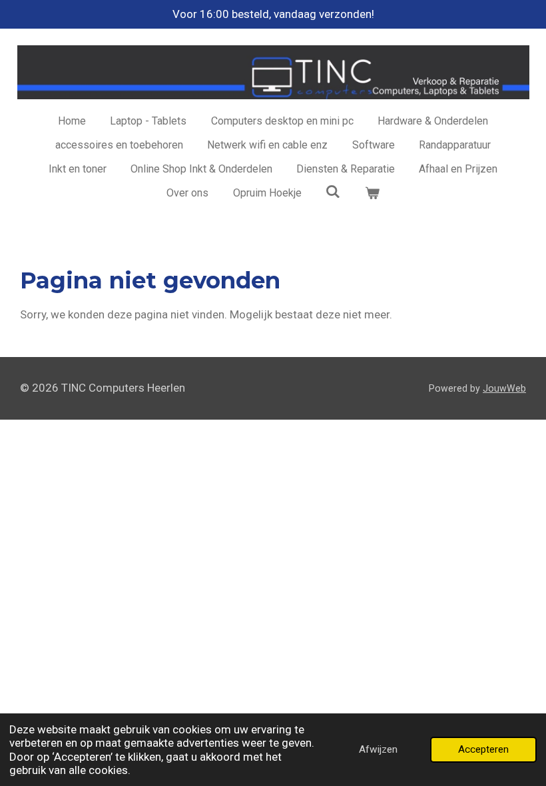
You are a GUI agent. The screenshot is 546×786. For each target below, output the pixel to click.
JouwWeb (504, 388)
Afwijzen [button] (378, 749)
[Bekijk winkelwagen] (372, 193)
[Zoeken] (333, 191)
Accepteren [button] (483, 749)
